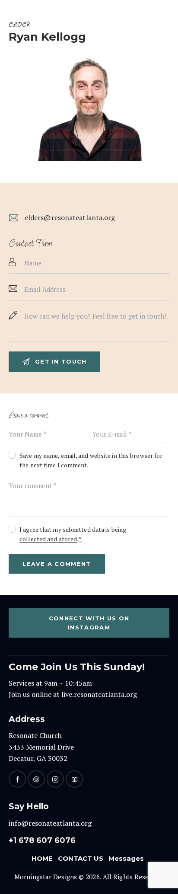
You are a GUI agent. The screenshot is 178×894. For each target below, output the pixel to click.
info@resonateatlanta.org (50, 823)
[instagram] (55, 779)
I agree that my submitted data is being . (72, 534)
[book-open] (74, 779)
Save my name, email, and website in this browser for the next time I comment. (90, 460)
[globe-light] (36, 779)
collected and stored (48, 539)
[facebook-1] (17, 779)
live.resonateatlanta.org (99, 694)
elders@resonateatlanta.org (70, 217)
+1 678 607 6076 (42, 840)
